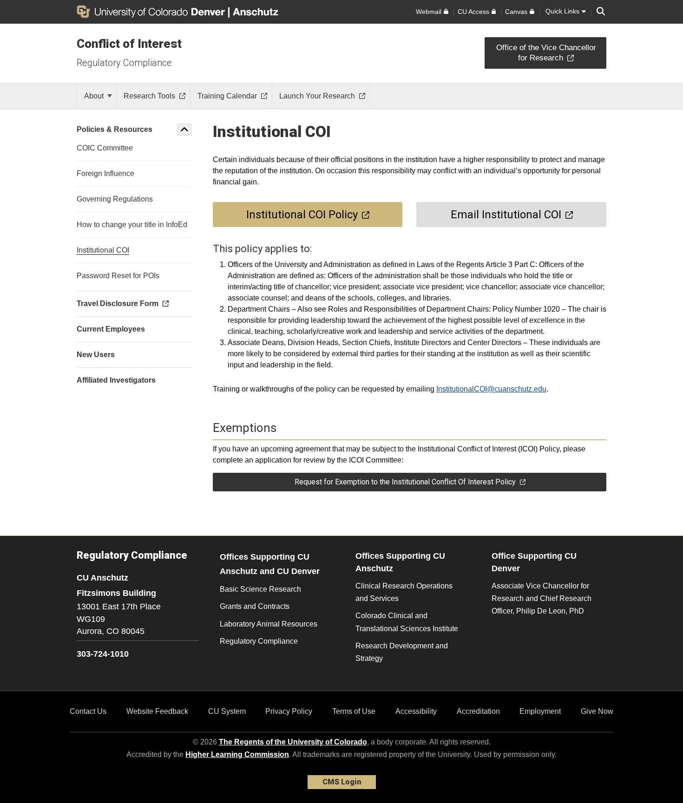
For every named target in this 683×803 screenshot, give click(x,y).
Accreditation (478, 711)
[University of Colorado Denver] (152, 11)
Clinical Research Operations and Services (404, 592)
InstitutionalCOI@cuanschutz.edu (491, 389)
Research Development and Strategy (401, 652)
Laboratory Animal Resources (268, 624)
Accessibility (416, 711)
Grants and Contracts (254, 606)
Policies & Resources (114, 129)
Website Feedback (157, 711)
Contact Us (88, 711)
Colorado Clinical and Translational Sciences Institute (406, 622)
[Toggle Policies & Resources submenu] (184, 130)
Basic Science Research (260, 589)
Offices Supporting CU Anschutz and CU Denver (270, 564)
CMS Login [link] (341, 781)
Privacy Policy (288, 711)
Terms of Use (353, 711)
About (94, 96)
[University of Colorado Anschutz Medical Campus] (256, 11)
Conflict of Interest (129, 44)
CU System (227, 711)
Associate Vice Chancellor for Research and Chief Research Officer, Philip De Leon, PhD (541, 598)
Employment (540, 711)
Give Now (597, 711)
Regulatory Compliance (124, 62)
